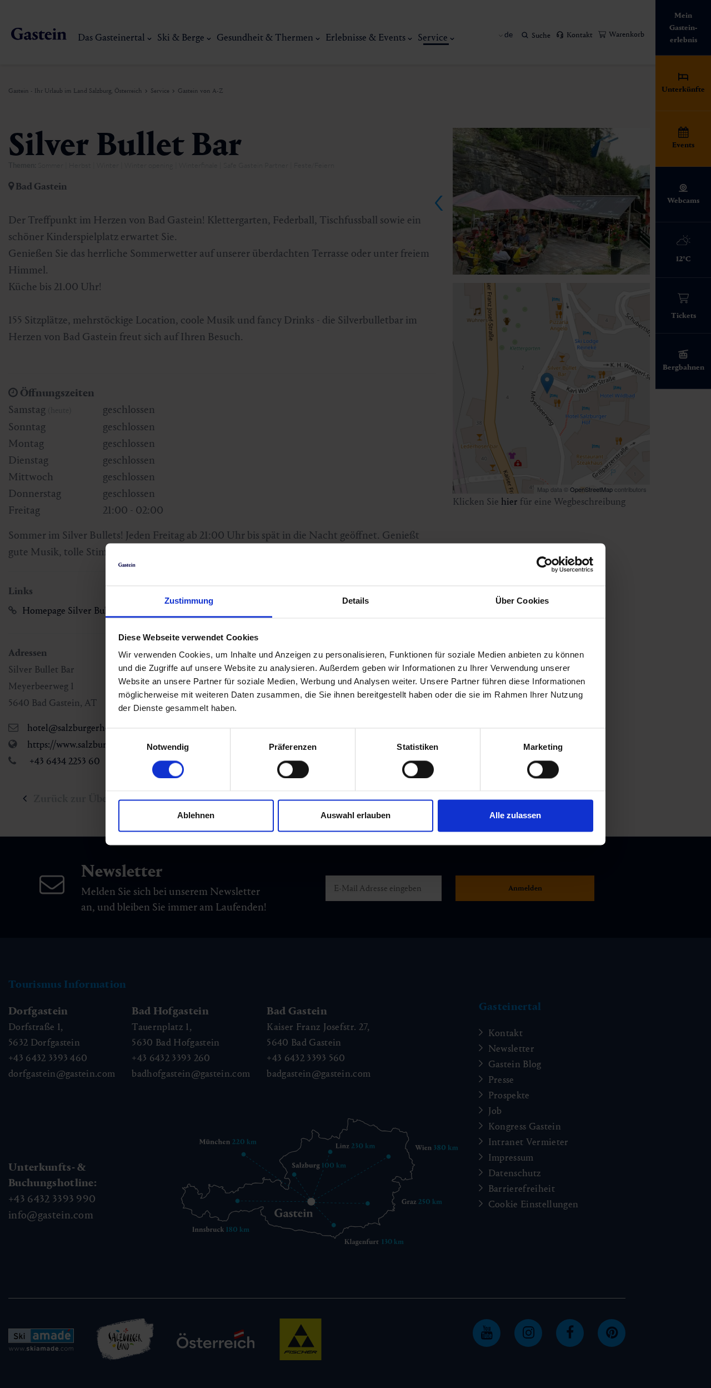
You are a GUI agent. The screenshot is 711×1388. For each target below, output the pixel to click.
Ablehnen (195, 815)
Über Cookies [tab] (522, 601)
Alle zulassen (515, 815)
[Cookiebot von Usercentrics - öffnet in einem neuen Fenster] (544, 564)
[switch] (293, 769)
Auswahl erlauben (355, 815)
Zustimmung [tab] (189, 601)
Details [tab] (355, 601)
